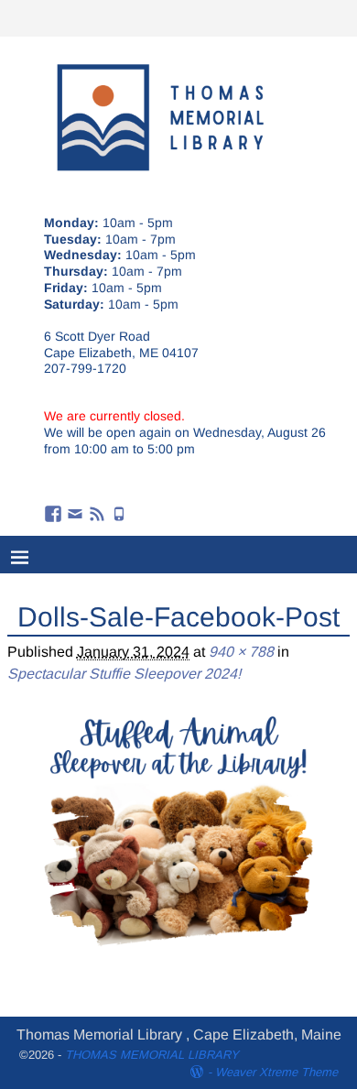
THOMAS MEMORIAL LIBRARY (152, 1055)
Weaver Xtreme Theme (276, 1072)
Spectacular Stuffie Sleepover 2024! (124, 673)
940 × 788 (241, 651)
